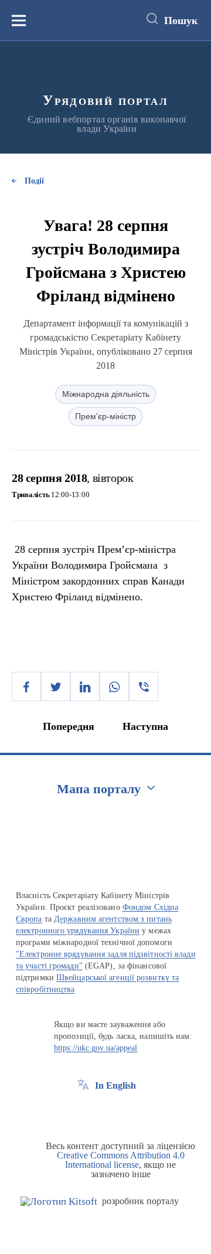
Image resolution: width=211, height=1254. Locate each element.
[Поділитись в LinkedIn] (85, 686)
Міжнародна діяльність (105, 394)
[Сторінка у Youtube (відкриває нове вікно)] (127, 1112)
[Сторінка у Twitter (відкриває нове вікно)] (105, 1112)
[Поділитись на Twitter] (56, 686)
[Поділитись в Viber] (144, 686)
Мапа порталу (99, 788)
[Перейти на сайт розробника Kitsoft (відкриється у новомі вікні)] (59, 1202)
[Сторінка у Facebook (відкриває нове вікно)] (83, 1112)
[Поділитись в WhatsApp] (114, 686)
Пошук (181, 20)
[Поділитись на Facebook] (26, 686)
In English (115, 1085)
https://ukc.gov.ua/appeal (96, 1048)
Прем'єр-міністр (105, 416)
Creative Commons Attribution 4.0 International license (121, 1160)
